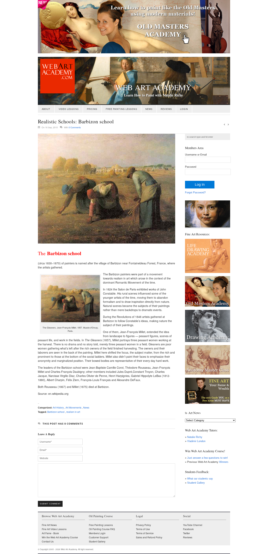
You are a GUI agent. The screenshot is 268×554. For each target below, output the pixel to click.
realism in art (73, 411)
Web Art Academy (153, 87)
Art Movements (73, 407)
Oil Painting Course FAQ (102, 529)
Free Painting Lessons (121, 108)
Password (190, 166)
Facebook (188, 529)
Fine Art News (49, 525)
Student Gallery (196, 482)
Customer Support (98, 537)
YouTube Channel (192, 525)
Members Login (97, 533)
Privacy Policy (143, 525)
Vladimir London (196, 441)
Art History (58, 407)
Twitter (186, 533)
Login (184, 108)
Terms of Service (145, 533)
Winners (223, 461)
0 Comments (75, 127)
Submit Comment (50, 504)
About (46, 108)
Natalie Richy (194, 437)
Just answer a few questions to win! (207, 457)
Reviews (166, 108)
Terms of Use (143, 529)
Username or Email (196, 154)
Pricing (92, 108)
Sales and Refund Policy (149, 537)
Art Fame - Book (50, 533)
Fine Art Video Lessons (54, 529)
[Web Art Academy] (56, 92)
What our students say (200, 478)
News (148, 108)
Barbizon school (56, 411)
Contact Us (48, 541)
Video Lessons (69, 108)
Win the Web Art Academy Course (60, 537)
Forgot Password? (195, 192)
